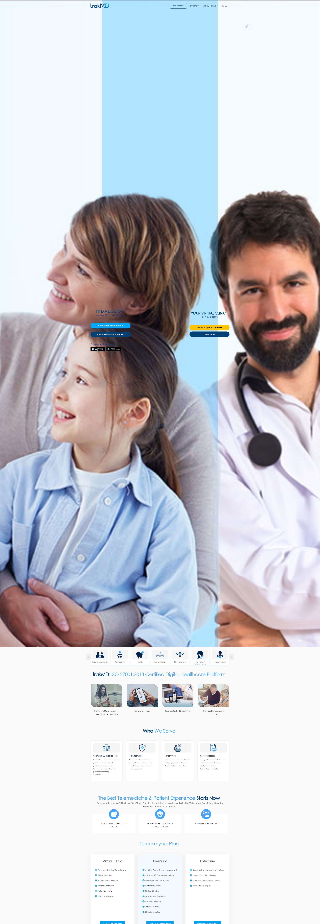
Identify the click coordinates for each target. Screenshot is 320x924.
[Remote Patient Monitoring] (178, 695)
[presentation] (88, 657)
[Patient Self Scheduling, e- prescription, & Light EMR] (106, 695)
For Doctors (178, 6)
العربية (225, 5)
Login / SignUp (209, 5)
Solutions (193, 5)
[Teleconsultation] (142, 695)
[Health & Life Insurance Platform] (213, 695)
